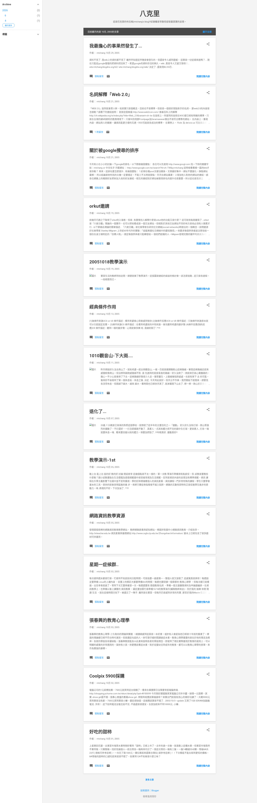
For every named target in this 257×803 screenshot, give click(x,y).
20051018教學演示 (108, 261)
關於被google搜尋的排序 (114, 150)
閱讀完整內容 (203, 76)
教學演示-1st (102, 460)
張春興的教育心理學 (109, 620)
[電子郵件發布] (108, 77)
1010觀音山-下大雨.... (111, 355)
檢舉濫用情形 (149, 796)
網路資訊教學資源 (107, 515)
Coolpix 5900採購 (106, 676)
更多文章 (149, 779)
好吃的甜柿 (100, 731)
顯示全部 (207, 31)
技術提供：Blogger (149, 790)
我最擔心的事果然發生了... (115, 45)
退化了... (97, 411)
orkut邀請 (99, 206)
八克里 (150, 14)
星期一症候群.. (104, 564)
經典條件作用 (102, 306)
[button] (208, 44)
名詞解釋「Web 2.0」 (110, 94)
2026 (5, 10)
